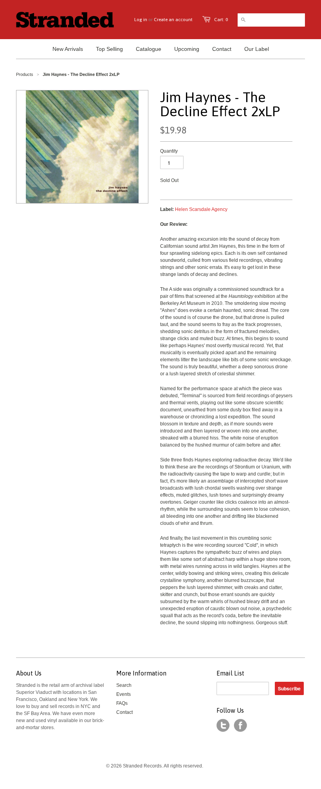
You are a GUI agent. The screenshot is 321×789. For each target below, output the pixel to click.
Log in (140, 19)
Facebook (240, 725)
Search (124, 685)
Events (123, 694)
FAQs (122, 703)
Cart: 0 (221, 19)
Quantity (169, 151)
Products (24, 74)
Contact (124, 712)
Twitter (223, 725)
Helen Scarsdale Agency (201, 209)
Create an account (173, 19)
